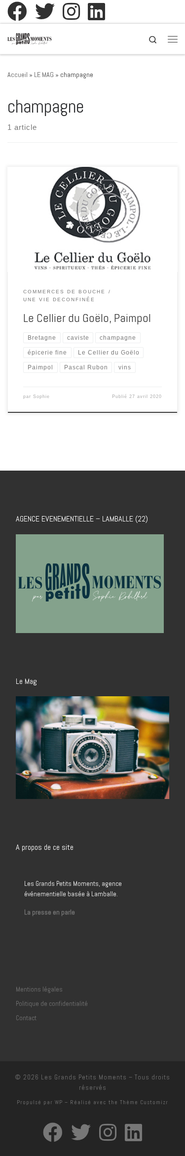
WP (59, 1102)
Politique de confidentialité (52, 1003)
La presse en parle (49, 912)
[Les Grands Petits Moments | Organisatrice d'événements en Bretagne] (29, 38)
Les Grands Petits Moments (84, 1077)
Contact (26, 1018)
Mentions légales (39, 989)
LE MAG (44, 74)
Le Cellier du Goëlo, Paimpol (87, 318)
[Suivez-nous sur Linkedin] (96, 11)
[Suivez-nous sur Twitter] (45, 11)
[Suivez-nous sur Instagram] (71, 11)
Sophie (41, 396)
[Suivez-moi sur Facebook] (17, 11)
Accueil (17, 74)
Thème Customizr (144, 1102)
